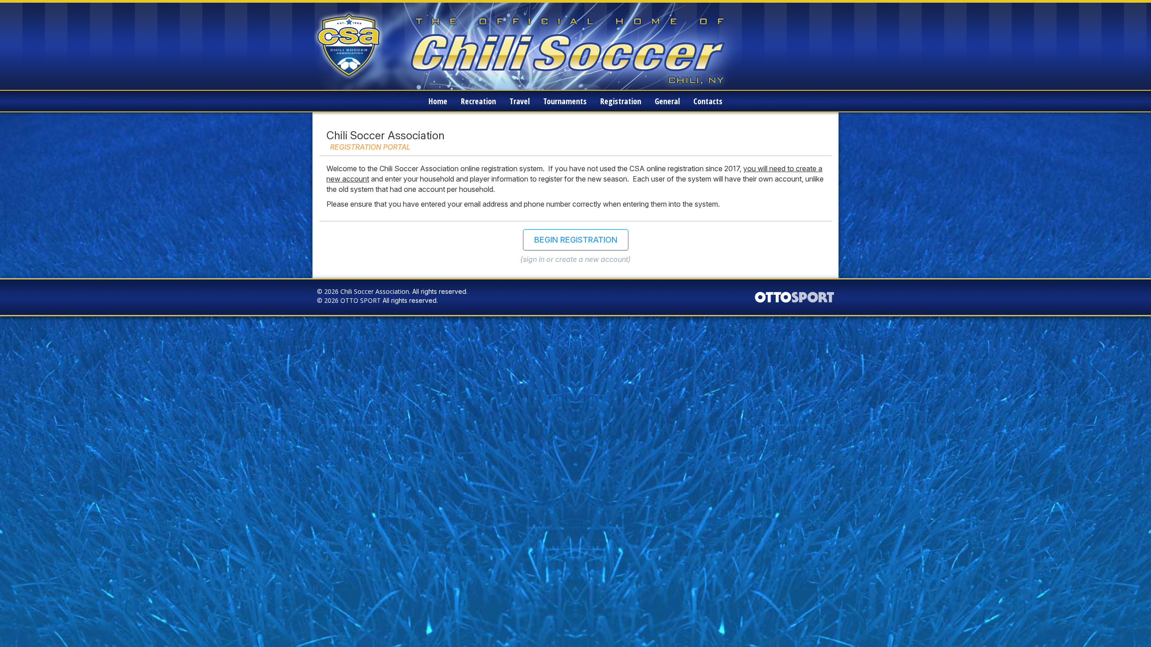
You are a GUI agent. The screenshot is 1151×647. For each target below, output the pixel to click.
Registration (620, 101)
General (667, 101)
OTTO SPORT (360, 300)
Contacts (708, 101)
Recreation (478, 101)
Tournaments (565, 101)
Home (437, 101)
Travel (519, 101)
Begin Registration (575, 239)
